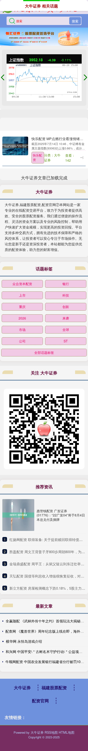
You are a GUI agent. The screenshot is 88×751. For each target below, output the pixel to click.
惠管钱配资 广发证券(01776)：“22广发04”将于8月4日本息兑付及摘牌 (61, 515)
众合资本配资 (22, 283)
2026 (22, 318)
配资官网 (40, 701)
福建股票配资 (54, 688)
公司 (22, 341)
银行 (65, 283)
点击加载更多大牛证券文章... (44, 177)
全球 (65, 329)
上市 (22, 295)
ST (66, 341)
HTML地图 (66, 732)
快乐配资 (37, 157)
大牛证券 (22, 688)
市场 (22, 329)
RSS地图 (51, 732)
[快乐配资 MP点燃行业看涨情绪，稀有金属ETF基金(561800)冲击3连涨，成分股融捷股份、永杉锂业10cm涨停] (15, 145)
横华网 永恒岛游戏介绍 (24, 641)
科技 (65, 295)
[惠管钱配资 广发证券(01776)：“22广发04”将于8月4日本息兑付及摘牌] (18, 515)
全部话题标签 (44, 352)
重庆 (22, 306)
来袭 (65, 318)
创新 (65, 306)
